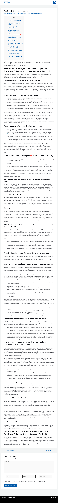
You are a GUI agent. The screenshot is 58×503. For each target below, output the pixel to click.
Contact (49, 2)
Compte (42, 2)
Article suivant (48, 450)
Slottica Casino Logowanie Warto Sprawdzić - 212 (24, 13)
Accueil (23, 2)
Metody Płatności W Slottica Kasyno (15, 56)
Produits (35, 2)
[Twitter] (53, 497)
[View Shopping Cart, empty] (54, 2)
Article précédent (10, 450)
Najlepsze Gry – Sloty (12, 40)
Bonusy (9, 42)
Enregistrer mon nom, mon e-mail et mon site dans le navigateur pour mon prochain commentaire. (25, 481)
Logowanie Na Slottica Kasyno (13, 53)
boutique (29, 2)
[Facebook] (51, 497)
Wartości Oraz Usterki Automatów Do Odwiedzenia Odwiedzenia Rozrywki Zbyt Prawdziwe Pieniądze (15, 45)
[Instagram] (55, 497)
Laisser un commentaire (9, 13)
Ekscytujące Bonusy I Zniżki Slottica (15, 55)
